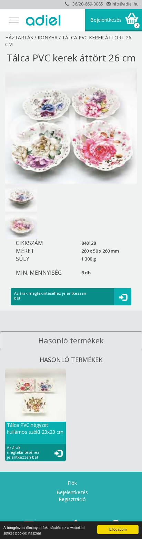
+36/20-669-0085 (86, 4)
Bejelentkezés (106, 20)
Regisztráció (72, 499)
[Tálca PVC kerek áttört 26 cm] (71, 126)
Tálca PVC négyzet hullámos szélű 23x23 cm (35, 428)
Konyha (48, 37)
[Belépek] (124, 297)
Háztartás (19, 37)
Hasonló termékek (71, 340)
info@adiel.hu (125, 4)
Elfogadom (117, 529)
